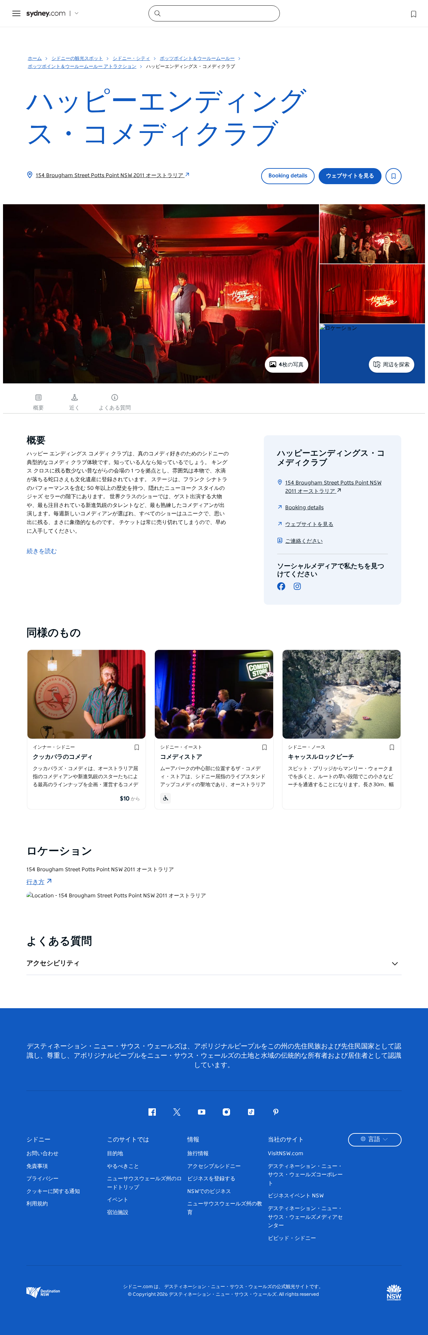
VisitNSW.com (285, 1153)
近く (74, 408)
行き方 (35, 882)
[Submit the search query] (157, 13)
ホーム (35, 58)
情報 (193, 1140)
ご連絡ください (304, 541)
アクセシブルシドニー (214, 1166)
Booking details (288, 175)
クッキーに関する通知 (53, 1191)
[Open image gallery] (161, 382)
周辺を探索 (396, 364)
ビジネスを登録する (211, 1178)
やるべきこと (123, 1166)
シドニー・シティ (131, 58)
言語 (374, 1139)
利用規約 (37, 1203)
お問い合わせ (42, 1153)
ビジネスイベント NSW (296, 1195)
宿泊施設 (117, 1212)
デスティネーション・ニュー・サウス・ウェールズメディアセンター (305, 1217)
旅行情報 (198, 1153)
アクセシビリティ (53, 963)
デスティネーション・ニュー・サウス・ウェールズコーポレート (305, 1175)
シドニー (38, 1140)
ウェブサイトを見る (350, 175)
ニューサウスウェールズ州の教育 (224, 1208)
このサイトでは (128, 1140)
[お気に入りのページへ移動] (413, 13)
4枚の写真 (291, 364)
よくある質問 (115, 408)
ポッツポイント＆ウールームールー (197, 58)
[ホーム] (45, 13)
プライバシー (42, 1178)
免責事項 (37, 1166)
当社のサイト (286, 1140)
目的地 (115, 1153)
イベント (117, 1199)
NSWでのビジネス (209, 1191)
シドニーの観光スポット (77, 58)
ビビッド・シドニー (292, 1238)
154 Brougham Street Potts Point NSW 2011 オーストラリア (110, 175)
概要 (38, 408)
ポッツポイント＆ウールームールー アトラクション (82, 66)
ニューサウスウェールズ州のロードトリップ (144, 1183)
